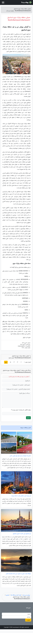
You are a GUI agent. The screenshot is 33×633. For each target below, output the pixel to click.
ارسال (28, 418)
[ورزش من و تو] (26, 2)
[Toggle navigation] (3, 2)
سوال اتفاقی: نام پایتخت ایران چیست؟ (21, 410)
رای (6, 362)
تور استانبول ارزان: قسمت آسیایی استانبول (22, 533)
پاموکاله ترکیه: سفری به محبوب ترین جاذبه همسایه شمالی (18, 574)
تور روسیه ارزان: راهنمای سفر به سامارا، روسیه (21, 496)
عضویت (28, 620)
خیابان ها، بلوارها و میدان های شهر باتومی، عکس (20, 456)
